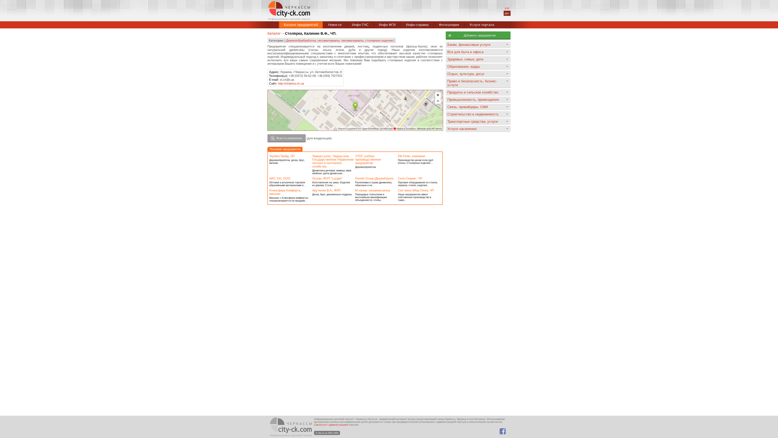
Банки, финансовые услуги (469, 44)
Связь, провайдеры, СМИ (467, 107)
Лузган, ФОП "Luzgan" (327, 178)
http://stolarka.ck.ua (291, 83)
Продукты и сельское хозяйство (472, 92)
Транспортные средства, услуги (472, 121)
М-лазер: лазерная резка (372, 190)
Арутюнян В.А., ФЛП (326, 190)
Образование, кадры (463, 66)
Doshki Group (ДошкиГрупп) (374, 178)
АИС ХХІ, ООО (279, 178)
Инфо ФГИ (387, 25)
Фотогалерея (449, 25)
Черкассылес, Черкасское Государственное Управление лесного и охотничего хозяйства (333, 161)
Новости (335, 25)
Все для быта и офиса (465, 52)
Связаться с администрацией (331, 424)
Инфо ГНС (360, 25)
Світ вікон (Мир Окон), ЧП (416, 190)
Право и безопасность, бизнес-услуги (472, 83)
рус (507, 13)
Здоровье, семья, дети (465, 59)
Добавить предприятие (480, 35)
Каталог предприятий (301, 25)
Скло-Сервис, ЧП (410, 178)
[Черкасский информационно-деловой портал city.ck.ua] (289, 10)
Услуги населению (462, 129)
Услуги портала (481, 25)
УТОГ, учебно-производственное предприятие (368, 159)
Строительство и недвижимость (473, 114)
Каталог (274, 33)
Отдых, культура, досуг (465, 74)
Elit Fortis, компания (411, 156)
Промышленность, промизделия (473, 99)
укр (507, 8)
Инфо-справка (417, 25)
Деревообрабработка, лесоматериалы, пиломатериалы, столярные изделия (339, 40)
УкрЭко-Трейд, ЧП (282, 156)
